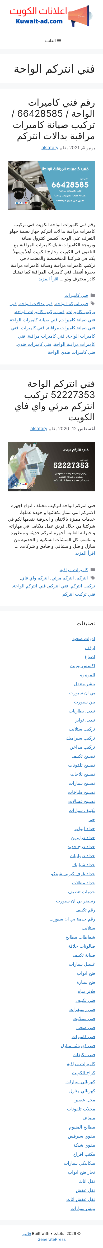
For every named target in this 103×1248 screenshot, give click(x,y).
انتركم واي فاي (35, 578)
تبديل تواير (85, 720)
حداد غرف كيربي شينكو (73, 873)
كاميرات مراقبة (74, 569)
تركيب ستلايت (82, 729)
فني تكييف (85, 1000)
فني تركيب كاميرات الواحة (39, 311)
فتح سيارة (86, 982)
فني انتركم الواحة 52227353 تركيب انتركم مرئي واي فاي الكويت (54, 400)
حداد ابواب (84, 828)
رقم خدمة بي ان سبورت (72, 919)
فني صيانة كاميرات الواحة (34, 319)
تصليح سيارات (82, 783)
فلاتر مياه (86, 991)
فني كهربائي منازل (78, 1045)
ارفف (90, 647)
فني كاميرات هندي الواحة (71, 352)
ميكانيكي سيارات (79, 1163)
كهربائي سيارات (80, 1081)
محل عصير (85, 1099)
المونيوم (87, 674)
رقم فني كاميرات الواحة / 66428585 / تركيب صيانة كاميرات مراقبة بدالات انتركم (53, 119)
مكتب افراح (84, 1154)
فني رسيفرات (82, 1009)
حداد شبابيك (83, 864)
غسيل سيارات (82, 964)
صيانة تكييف (84, 955)
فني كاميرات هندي (34, 344)
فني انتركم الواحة (71, 303)
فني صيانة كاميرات (77, 319)
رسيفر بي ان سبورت (75, 900)
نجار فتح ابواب (81, 1172)
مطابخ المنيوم (82, 1127)
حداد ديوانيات (82, 855)
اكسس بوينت (82, 665)
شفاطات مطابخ (80, 937)
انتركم (82, 578)
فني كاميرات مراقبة (46, 336)
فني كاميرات (76, 295)
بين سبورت (84, 701)
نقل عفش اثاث (80, 1199)
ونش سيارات (83, 1208)
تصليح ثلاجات (82, 774)
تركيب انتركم (83, 585)
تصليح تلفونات (81, 765)
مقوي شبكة (84, 1145)
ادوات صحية (83, 638)
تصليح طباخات (81, 792)
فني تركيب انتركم (78, 594)
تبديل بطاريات (82, 711)
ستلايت (88, 928)
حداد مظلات (83, 882)
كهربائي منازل (82, 1090)
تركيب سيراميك (80, 738)
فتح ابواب (86, 973)
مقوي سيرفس (81, 1136)
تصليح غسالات (81, 801)
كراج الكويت (83, 1072)
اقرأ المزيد (48, 278)
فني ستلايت (84, 1018)
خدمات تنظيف (81, 891)
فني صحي (85, 1027)
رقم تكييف (85, 910)
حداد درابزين (83, 837)
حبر (91, 819)
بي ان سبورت (82, 692)
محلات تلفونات (81, 1109)
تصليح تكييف (83, 756)
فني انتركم (58, 585)
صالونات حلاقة (81, 946)
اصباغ (90, 656)
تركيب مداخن (82, 747)
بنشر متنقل (84, 683)
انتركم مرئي (63, 578)
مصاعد (88, 1118)
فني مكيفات (84, 1054)
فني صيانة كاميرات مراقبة (71, 327)
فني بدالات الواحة (36, 303)
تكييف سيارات (82, 810)
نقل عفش (85, 1190)
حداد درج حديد (81, 846)
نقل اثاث (86, 1181)
